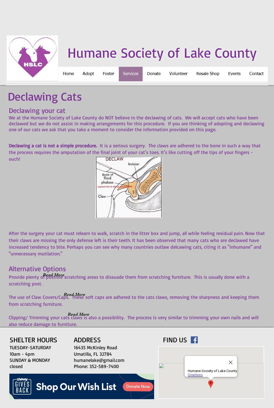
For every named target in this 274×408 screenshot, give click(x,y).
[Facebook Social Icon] (194, 339)
